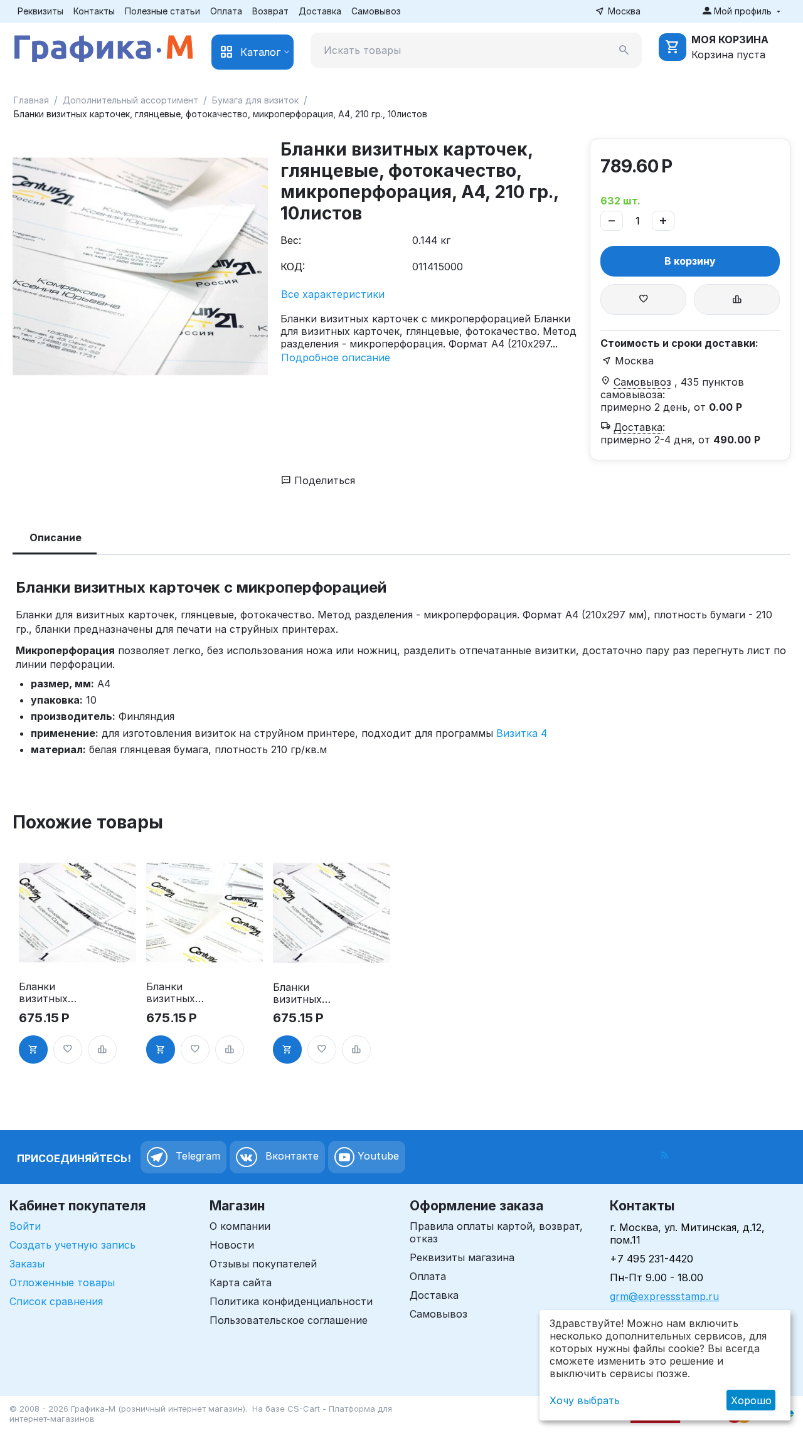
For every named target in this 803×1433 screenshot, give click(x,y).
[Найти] (624, 50)
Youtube (376, 1156)
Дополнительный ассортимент (130, 100)
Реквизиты (40, 11)
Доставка (320, 11)
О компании (240, 1226)
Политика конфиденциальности (291, 1301)
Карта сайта (241, 1282)
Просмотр (77, 954)
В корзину (690, 261)
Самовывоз (376, 11)
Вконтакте (290, 1156)
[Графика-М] (103, 46)
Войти (25, 1226)
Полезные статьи (162, 11)
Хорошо (751, 1400)
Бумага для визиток (255, 100)
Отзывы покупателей (263, 1263)
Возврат (270, 11)
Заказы (27, 1263)
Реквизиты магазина (462, 1257)
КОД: (292, 266)
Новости (232, 1245)
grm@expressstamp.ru (664, 1296)
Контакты (94, 11)
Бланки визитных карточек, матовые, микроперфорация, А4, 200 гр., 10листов (304, 993)
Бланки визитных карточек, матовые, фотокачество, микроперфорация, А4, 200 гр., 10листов (51, 993)
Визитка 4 (521, 733)
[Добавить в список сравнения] (737, 299)
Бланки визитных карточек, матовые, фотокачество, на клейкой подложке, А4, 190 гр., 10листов (178, 993)
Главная (31, 100)
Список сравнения (56, 1301)
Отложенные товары (62, 1282)
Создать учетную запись (72, 1245)
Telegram (196, 1156)
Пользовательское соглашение (289, 1320)
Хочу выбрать (585, 1400)
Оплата (226, 11)
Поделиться (323, 480)
